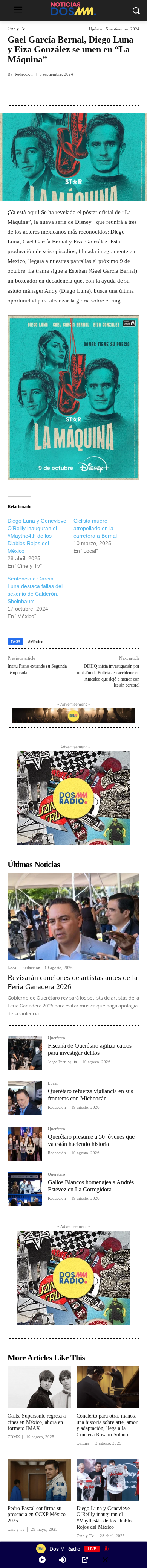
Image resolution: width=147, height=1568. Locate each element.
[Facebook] (38, 91)
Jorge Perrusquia (62, 1061)
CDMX (14, 1437)
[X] (56, 91)
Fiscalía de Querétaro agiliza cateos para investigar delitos (90, 1049)
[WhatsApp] (108, 91)
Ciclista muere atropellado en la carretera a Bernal (95, 528)
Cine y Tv (16, 29)
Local (12, 968)
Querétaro (56, 1038)
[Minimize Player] (105, 1559)
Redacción (24, 74)
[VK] (90, 91)
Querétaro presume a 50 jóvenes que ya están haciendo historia (91, 1140)
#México (35, 641)
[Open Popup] (84, 1559)
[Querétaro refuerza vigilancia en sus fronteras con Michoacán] (25, 1098)
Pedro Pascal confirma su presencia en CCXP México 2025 (37, 1515)
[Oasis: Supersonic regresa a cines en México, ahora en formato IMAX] (39, 1387)
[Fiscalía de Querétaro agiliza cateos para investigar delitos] (25, 1053)
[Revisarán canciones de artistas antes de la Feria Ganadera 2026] (73, 916)
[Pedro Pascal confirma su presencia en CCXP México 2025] (39, 1480)
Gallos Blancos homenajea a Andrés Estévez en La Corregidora (91, 1186)
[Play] (42, 1559)
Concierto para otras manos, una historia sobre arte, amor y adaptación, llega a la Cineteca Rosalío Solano (107, 1425)
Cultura (83, 1443)
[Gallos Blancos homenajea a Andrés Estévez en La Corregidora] (25, 1189)
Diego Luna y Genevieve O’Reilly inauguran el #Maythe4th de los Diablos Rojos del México (37, 536)
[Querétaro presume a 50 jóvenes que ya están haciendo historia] (25, 1144)
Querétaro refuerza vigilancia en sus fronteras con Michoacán (90, 1095)
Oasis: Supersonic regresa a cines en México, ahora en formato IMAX (37, 1422)
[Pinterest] (73, 91)
